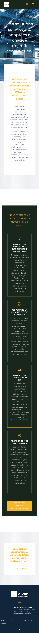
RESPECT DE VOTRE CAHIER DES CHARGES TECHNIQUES (19, 248)
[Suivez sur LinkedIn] (19, 629)
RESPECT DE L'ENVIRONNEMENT (19, 377)
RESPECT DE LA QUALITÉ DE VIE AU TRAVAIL (19, 312)
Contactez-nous (20, 568)
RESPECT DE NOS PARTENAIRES (19, 442)
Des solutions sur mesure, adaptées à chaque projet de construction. (19, 37)
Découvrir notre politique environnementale (19, 506)
